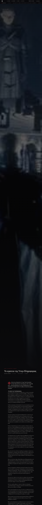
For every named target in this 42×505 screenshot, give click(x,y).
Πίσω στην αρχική (5, 9)
